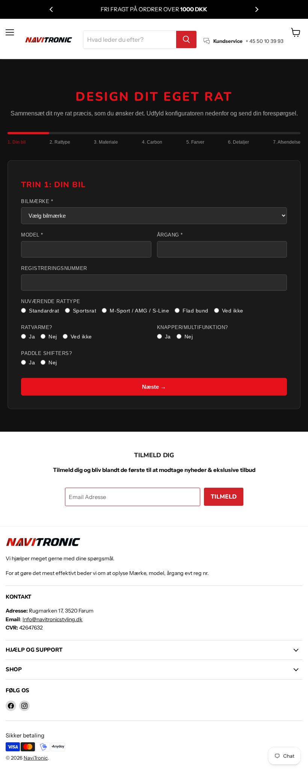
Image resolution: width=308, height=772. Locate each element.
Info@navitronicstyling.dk (53, 619)
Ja (32, 337)
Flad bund (195, 311)
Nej (52, 337)
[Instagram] (24, 706)
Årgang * (170, 235)
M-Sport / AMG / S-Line (139, 311)
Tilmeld (224, 497)
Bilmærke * (37, 201)
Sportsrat (85, 311)
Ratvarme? (36, 327)
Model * (32, 235)
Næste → (154, 387)
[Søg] (186, 39)
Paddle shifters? (46, 353)
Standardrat (44, 311)
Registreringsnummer (54, 268)
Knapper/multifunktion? (192, 327)
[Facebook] (11, 706)
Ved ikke (232, 311)
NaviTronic (36, 758)
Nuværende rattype (50, 301)
